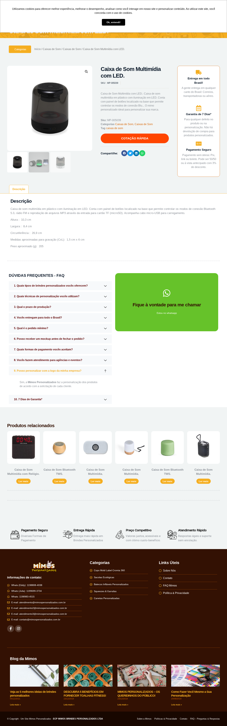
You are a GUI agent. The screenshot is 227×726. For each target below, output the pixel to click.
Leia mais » (15, 705)
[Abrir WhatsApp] (219, 718)
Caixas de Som (52, 49)
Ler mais (23, 481)
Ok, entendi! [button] (113, 22)
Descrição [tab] (18, 189)
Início (37, 49)
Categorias (20, 49)
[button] (86, 72)
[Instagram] (18, 628)
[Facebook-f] (10, 628)
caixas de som (114, 128)
